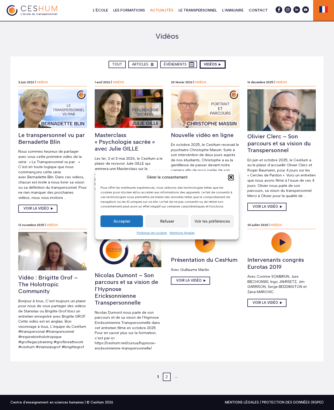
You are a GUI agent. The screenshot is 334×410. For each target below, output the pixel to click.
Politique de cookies (152, 233)
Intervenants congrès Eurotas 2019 (275, 263)
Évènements (175, 64)
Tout (119, 64)
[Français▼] (323, 9)
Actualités (161, 10)
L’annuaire (232, 10)
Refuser (167, 221)
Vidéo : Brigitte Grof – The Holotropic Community (48, 284)
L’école (100, 10)
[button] (231, 177)
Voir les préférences (212, 221)
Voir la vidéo (36, 208)
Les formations (129, 10)
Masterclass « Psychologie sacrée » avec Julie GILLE (125, 142)
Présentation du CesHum (204, 259)
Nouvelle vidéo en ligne (202, 135)
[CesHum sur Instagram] (287, 11)
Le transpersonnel (197, 10)
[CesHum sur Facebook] (279, 11)
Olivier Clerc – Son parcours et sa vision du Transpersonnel (279, 143)
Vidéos (215, 64)
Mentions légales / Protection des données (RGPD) (274, 402)
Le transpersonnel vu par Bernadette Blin (51, 138)
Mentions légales (182, 233)
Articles (142, 64)
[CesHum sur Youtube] (305, 11)
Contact (258, 10)
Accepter (122, 221)
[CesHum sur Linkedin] (296, 11)
